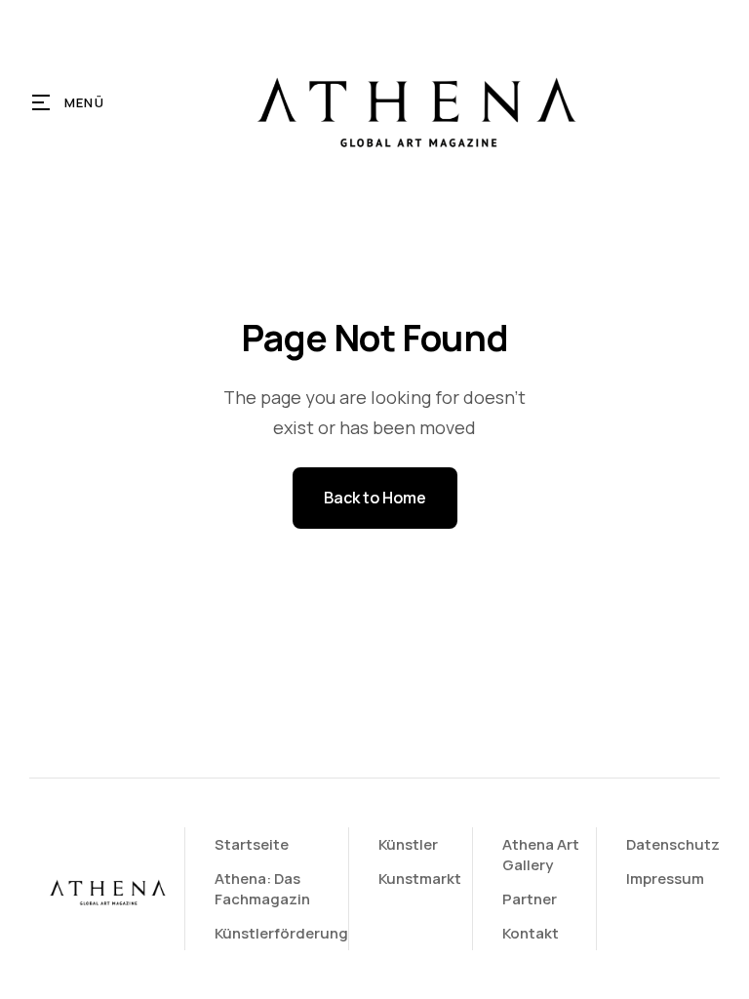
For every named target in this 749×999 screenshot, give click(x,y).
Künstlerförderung (281, 933)
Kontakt (530, 933)
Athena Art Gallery (540, 854)
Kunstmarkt (419, 878)
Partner (529, 899)
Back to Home (375, 497)
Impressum (665, 878)
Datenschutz (673, 844)
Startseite (252, 844)
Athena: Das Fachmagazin (262, 888)
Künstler (408, 844)
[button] (68, 102)
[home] (414, 102)
